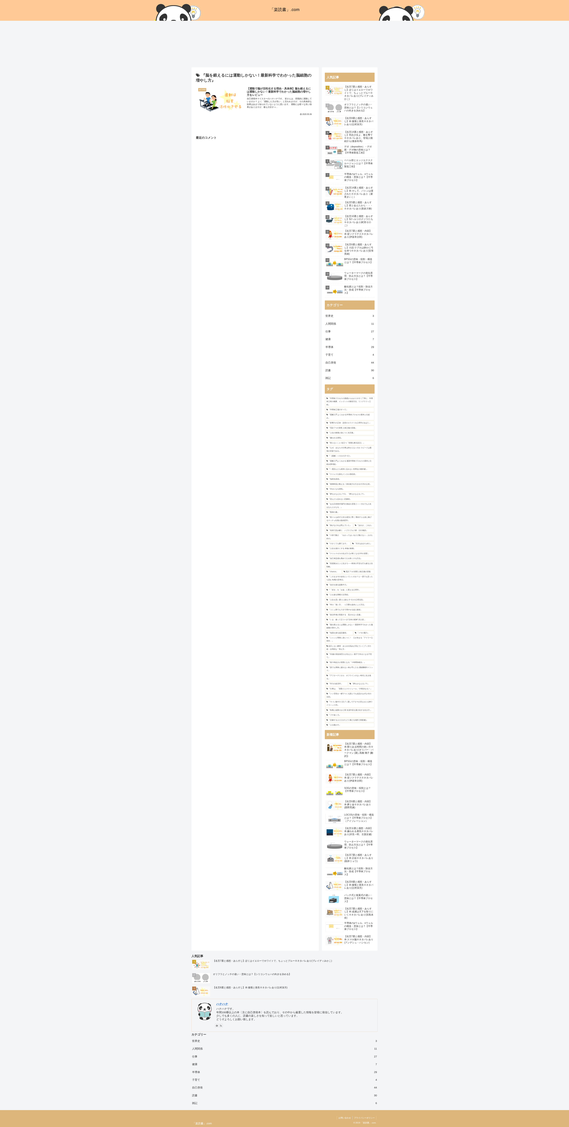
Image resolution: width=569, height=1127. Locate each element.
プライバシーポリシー (364, 1118)
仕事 (349, 331)
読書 (349, 370)
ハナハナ (222, 1004)
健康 (349, 339)
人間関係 (349, 323)
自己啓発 (349, 362)
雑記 (349, 378)
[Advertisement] (284, 45)
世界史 (349, 315)
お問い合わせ (344, 1118)
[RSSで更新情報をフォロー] (221, 1025)
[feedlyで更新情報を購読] (217, 1025)
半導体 (349, 347)
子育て (349, 354)
